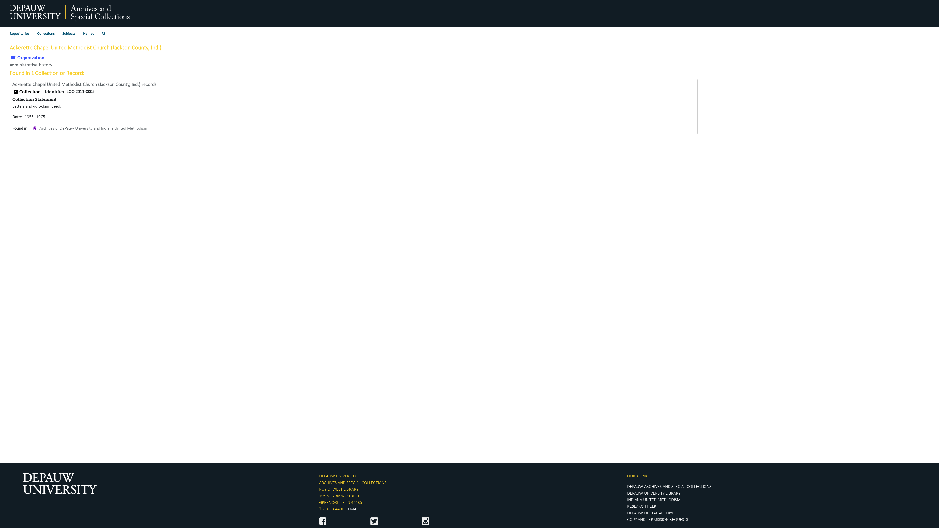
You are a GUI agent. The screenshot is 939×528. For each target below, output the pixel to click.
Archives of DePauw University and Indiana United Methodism (93, 128)
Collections (46, 34)
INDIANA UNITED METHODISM (654, 500)
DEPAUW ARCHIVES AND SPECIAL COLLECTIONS (669, 486)
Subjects (68, 34)
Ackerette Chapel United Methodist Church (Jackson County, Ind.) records (84, 84)
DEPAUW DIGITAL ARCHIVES (651, 513)
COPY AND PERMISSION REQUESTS (657, 519)
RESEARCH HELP (641, 506)
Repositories (19, 34)
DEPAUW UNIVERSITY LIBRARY (653, 493)
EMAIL (353, 509)
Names (88, 34)
